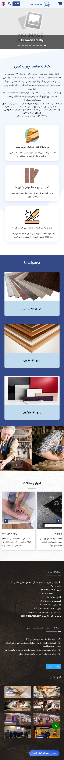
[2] (17, 705)
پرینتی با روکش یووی (26, 115)
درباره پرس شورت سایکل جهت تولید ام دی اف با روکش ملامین (30, 646)
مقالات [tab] (56, 628)
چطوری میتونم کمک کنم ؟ (44, 753)
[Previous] (3, 448)
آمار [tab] (29, 628)
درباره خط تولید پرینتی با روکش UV (41, 654)
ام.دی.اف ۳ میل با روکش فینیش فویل (18, 103)
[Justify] (16, 3)
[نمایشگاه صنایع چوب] (32, 510)
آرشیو (50, 666)
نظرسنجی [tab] (38, 628)
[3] (46, 692)
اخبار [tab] (48, 628)
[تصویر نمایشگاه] (17, 719)
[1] (46, 705)
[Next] (60, 448)
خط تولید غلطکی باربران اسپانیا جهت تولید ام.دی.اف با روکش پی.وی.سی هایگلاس (32, 641)
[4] (17, 692)
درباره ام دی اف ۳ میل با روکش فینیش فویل (38, 650)
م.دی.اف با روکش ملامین (15, 106)
